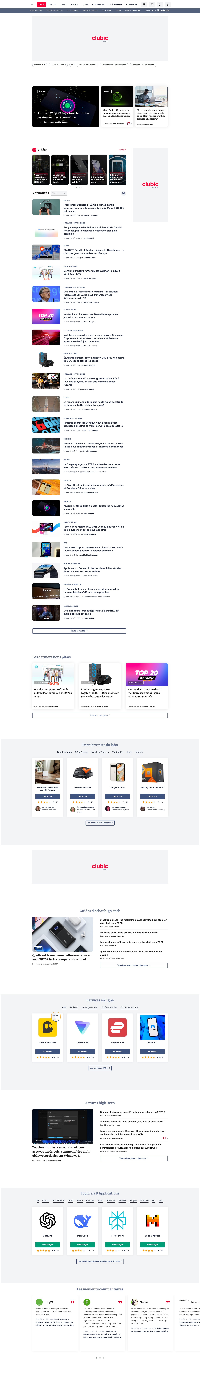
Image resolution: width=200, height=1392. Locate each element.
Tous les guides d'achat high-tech (132, 965)
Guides (74, 4)
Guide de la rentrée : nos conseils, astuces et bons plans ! (132, 1122)
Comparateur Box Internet (143, 65)
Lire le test (47, 796)
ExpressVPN (117, 1043)
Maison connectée (132, 10)
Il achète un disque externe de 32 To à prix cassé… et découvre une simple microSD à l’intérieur (55, 1322)
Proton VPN (82, 1043)
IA (72, 65)
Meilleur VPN (39, 65)
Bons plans (98, 4)
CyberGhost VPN (47, 1043)
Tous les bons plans (99, 715)
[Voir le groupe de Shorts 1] (76, 188)
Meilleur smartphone (87, 65)
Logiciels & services (55, 10)
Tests (63, 4)
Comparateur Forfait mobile (114, 65)
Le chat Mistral (152, 1236)
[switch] (160, 4)
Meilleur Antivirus (58, 65)
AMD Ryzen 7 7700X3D (152, 788)
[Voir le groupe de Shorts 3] (82, 188)
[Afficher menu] (32, 4)
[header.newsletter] (152, 4)
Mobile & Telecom (90, 10)
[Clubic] (41, 4)
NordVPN (152, 1043)
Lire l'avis (47, 1051)
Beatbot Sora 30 (82, 788)
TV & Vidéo (106, 10)
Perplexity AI (117, 1236)
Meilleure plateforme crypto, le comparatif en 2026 (129, 933)
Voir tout (122, 150)
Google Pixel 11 (117, 788)
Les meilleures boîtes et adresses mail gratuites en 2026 (132, 942)
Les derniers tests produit (99, 823)
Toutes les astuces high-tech (132, 1158)
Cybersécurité (36, 10)
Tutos (85, 4)
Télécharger (115, 4)
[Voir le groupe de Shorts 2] (79, 188)
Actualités (40, 193)
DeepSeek (82, 1236)
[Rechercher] (144, 4)
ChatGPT (47, 1236)
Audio (118, 10)
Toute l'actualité (78, 631)
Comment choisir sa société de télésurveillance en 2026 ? (132, 1112)
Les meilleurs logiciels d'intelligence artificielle (99, 1261)
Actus (53, 4)
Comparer (131, 4)
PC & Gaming (72, 10)
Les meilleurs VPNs (99, 1068)
